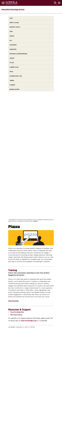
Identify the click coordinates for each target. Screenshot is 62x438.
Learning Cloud (14, 67)
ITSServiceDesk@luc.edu (28, 321)
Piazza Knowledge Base (17, 312)
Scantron (12, 85)
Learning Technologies (24, 221)
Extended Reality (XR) (16, 76)
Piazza (35, 221)
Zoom (11, 31)
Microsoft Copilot (15, 27)
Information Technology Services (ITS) (22, 220)
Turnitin (12, 80)
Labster (12, 58)
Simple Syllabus (14, 22)
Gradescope (13, 49)
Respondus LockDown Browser (18, 53)
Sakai (11, 18)
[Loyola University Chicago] (9, 3)
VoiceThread (13, 45)
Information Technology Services (12, 9)
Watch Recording (13, 301)
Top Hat (12, 62)
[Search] (55, 3)
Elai (11, 40)
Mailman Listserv (14, 89)
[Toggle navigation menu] (59, 3)
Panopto (12, 36)
